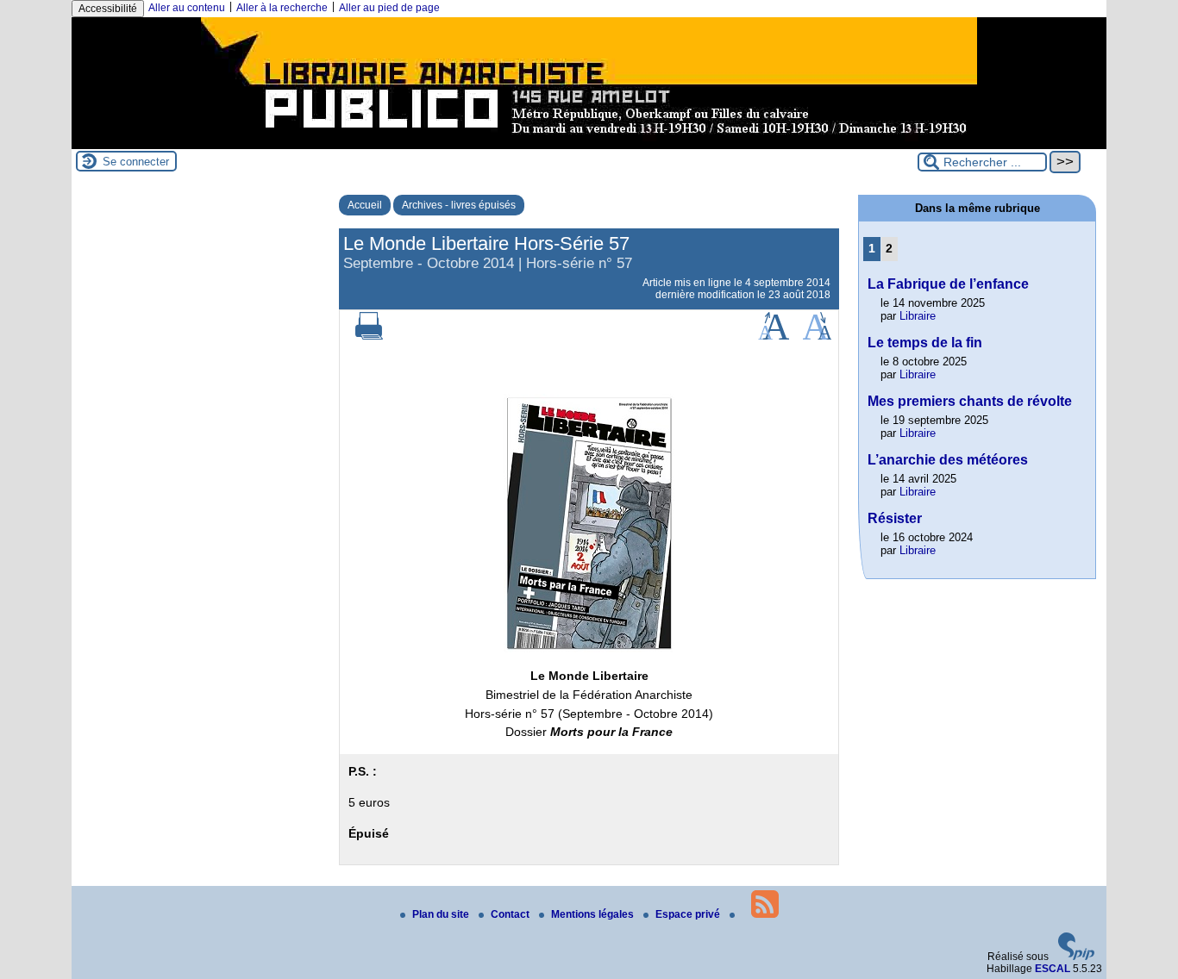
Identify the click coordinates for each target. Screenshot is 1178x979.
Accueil (365, 205)
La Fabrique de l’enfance (948, 284)
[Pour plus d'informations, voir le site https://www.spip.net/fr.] (1076, 957)
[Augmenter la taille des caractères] (773, 336)
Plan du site (442, 914)
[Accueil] (589, 143)
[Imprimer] (369, 336)
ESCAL (1052, 969)
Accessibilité (107, 9)
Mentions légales (593, 914)
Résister (895, 518)
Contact (511, 914)
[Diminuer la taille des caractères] (817, 336)
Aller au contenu (186, 8)
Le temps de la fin (925, 342)
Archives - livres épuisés (459, 205)
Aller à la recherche (282, 8)
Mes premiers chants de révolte (970, 401)
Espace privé (689, 914)
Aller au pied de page (389, 8)
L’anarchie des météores (948, 459)
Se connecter (136, 161)
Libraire (917, 315)
